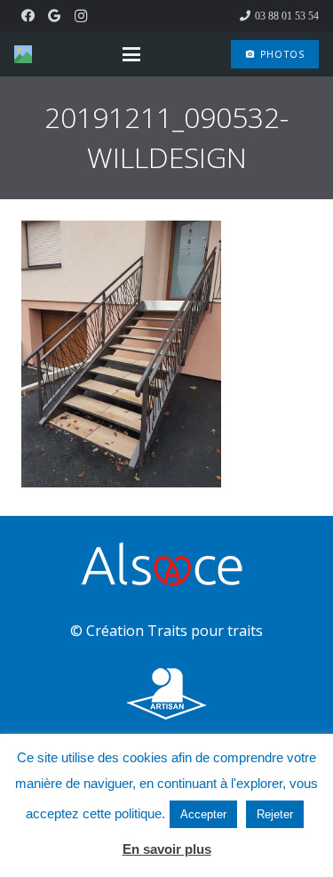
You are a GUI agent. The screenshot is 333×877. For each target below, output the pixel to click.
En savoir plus (167, 849)
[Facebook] (27, 16)
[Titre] (23, 54)
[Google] (54, 16)
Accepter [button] (203, 814)
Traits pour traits (205, 630)
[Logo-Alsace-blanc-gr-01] (166, 567)
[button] (131, 54)
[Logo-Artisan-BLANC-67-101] (166, 694)
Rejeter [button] (275, 814)
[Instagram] (80, 16)
